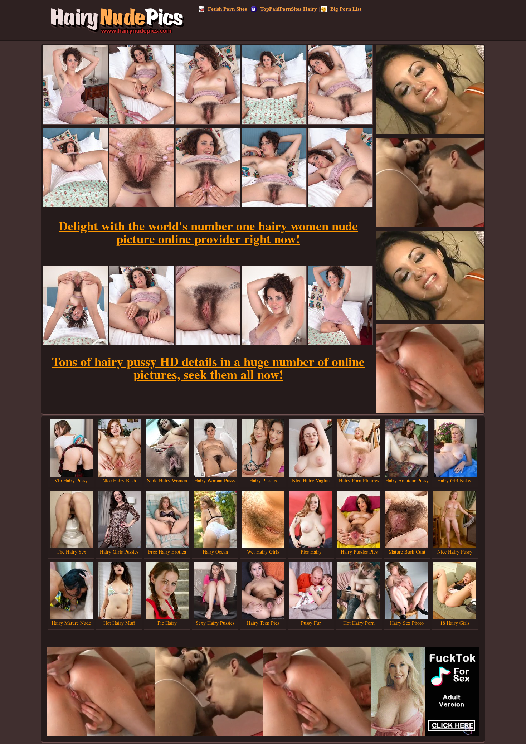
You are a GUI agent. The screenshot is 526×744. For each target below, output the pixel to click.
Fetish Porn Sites (227, 9)
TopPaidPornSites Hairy (288, 9)
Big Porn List (345, 9)
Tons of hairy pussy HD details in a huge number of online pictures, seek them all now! (208, 367)
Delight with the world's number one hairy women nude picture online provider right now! (208, 232)
